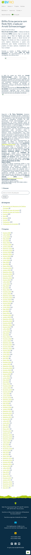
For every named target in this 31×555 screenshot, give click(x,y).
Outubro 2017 (7, 415)
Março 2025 (6, 266)
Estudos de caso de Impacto (11, 210)
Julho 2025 (6, 258)
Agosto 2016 (6, 440)
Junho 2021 (6, 354)
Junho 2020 (6, 378)
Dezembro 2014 (7, 458)
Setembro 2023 (7, 301)
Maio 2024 (6, 286)
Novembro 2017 (7, 413)
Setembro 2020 (7, 372)
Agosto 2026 (7, 233)
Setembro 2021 (7, 348)
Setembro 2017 (7, 417)
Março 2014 (6, 476)
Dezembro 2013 (7, 482)
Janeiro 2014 (6, 480)
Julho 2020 (6, 376)
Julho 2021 (6, 352)
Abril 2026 (6, 240)
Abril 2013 (6, 488)
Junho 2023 (6, 307)
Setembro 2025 (7, 254)
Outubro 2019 (7, 391)
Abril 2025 (6, 264)
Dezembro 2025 (7, 248)
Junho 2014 (6, 470)
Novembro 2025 (7, 250)
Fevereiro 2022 (7, 339)
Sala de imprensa (6, 14)
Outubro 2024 (7, 276)
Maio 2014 (6, 472)
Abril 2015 (6, 454)
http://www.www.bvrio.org (15, 178)
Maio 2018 (6, 403)
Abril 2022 (6, 335)
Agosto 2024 (7, 280)
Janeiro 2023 (7, 317)
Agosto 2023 (7, 303)
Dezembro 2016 (7, 435)
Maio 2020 (6, 380)
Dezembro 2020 (7, 366)
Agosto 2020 (7, 374)
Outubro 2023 (7, 299)
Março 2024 (6, 289)
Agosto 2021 (6, 350)
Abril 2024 (6, 288)
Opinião (5, 220)
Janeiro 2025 (6, 270)
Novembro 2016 (7, 437)
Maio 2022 (6, 333)
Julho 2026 (6, 235)
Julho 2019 (6, 393)
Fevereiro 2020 (7, 386)
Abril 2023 (6, 311)
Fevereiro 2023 (7, 315)
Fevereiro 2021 (7, 362)
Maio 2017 (6, 425)
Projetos (16, 6)
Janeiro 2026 (7, 246)
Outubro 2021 (7, 346)
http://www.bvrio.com (8, 144)
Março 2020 (6, 384)
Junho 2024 (6, 284)
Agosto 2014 (6, 466)
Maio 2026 (6, 239)
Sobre (3, 6)
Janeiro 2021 (6, 364)
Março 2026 (6, 242)
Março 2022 (6, 337)
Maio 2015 (6, 452)
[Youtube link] (19, 544)
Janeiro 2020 (7, 388)
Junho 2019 (6, 395)
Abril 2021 (6, 358)
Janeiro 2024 (7, 293)
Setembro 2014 (7, 464)
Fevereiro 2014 (7, 478)
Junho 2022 (6, 331)
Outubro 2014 (7, 462)
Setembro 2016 (7, 439)
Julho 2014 (6, 468)
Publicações (6, 222)
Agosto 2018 (6, 401)
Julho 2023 (6, 305)
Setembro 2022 (7, 325)
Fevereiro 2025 (7, 268)
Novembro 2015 (7, 448)
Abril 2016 (6, 444)
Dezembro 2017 (7, 411)
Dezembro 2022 (7, 319)
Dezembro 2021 (7, 342)
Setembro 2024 (7, 278)
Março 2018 (6, 405)
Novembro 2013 (7, 484)
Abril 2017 (6, 427)
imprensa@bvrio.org (22, 528)
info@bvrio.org (20, 526)
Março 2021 (6, 360)
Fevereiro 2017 (7, 431)
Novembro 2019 (7, 390)
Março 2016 (6, 446)
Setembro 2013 (7, 486)
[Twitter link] (11, 544)
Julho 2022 (6, 329)
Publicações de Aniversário (10, 224)
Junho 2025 (6, 260)
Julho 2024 (6, 282)
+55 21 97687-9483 (15, 538)
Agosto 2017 (6, 419)
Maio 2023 (6, 309)
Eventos (5, 214)
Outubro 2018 (7, 397)
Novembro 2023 (7, 297)
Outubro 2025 (7, 252)
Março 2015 (6, 456)
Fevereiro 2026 (7, 244)
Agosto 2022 (6, 327)
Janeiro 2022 (6, 340)
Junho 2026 (6, 237)
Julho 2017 (6, 421)
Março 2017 (6, 429)
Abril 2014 (6, 474)
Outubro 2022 (7, 323)
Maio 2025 (6, 262)
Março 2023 (6, 313)
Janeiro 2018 (6, 409)
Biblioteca (4, 10)
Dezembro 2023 (7, 295)
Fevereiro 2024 (7, 291)
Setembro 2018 (7, 399)
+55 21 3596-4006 (16, 537)
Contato (18, 10)
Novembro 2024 (7, 274)
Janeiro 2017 (6, 433)
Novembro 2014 (7, 460)
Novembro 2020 (7, 368)
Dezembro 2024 (7, 272)
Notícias (22, 6)
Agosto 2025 (6, 256)
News (4, 216)
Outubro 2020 (7, 370)
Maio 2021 (6, 356)
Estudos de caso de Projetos (11, 212)
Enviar (5, 197)
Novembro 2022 (7, 321)
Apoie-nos (12, 10)
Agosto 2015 (6, 450)
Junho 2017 (6, 423)
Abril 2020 (6, 382)
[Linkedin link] (15, 544)
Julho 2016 (6, 442)
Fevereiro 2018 (7, 407)
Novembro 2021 (7, 344)
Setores (10, 6)
